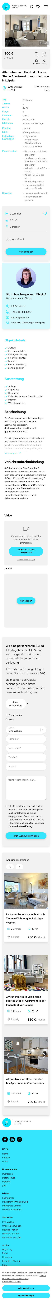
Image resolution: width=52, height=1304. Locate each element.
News (5, 1161)
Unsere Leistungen (11, 1225)
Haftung (6, 1181)
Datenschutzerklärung (20, 826)
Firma (11, 719)
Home (5, 1153)
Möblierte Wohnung (12, 1209)
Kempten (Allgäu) (11, 1261)
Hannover (7, 1257)
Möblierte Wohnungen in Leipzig (28, 322)
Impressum (7, 1173)
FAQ (42, 673)
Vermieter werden (11, 1237)
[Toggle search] (32, 7)
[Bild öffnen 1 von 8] (26, 31)
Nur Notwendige (26, 1295)
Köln (4, 1264)
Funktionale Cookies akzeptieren (26, 551)
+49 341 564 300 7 (21, 311)
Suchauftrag (8, 1197)
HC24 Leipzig (18, 306)
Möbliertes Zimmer (11, 1205)
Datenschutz (8, 1177)
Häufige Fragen (10, 1229)
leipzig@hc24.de (20, 317)
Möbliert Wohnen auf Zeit (15, 1201)
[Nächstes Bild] (45, 30)
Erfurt (5, 1253)
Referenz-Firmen (10, 1233)
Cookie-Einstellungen (26, 559)
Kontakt (6, 1157)
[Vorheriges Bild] (6, 30)
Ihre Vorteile (8, 1221)
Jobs (4, 1185)
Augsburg (7, 1249)
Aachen (6, 1245)
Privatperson (15, 715)
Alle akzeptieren (26, 1288)
